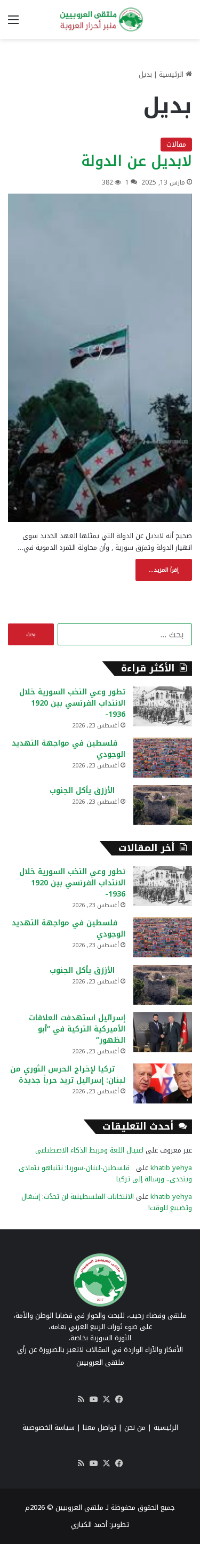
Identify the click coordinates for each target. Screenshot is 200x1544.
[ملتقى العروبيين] (100, 19)
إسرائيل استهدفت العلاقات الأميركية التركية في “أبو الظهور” (77, 1029)
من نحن (135, 1427)
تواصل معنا (99, 1427)
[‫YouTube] (93, 1399)
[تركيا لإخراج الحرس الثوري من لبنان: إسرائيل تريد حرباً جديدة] (162, 1083)
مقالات (176, 144)
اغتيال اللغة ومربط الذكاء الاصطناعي (89, 1150)
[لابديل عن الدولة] (100, 358)
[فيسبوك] (119, 1399)
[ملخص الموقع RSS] (81, 1399)
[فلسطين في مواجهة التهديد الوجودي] (162, 758)
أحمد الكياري (89, 1524)
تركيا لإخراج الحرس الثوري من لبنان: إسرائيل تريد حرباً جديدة (67, 1074)
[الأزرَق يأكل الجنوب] (162, 805)
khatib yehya (171, 1167)
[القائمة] (13, 24)
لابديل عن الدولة (136, 161)
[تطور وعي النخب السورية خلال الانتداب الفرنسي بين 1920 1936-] (162, 706)
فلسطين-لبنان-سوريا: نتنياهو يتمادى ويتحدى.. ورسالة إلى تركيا (105, 1173)
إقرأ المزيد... (164, 570)
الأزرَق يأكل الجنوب (87, 790)
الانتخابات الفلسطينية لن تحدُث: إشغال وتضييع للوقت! (106, 1202)
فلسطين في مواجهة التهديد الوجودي (68, 749)
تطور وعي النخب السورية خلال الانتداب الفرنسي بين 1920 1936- (72, 703)
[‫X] (106, 1399)
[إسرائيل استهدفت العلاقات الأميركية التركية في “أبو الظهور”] (162, 1032)
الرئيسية (172, 74)
